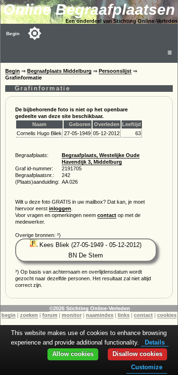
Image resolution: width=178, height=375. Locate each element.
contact (106, 215)
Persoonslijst (115, 71)
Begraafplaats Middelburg (59, 71)
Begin (12, 33)
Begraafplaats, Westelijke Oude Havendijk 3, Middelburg (101, 158)
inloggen (60, 208)
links (124, 315)
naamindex (99, 315)
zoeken (29, 315)
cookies (167, 315)
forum (49, 315)
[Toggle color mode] (34, 33)
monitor (72, 315)
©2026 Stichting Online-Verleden (89, 308)
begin (8, 315)
